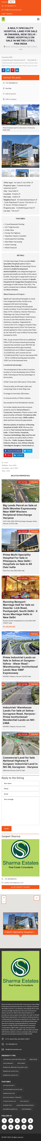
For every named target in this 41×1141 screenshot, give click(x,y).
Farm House (33, 1059)
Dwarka (15, 194)
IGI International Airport (26, 200)
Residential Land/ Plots (10, 1075)
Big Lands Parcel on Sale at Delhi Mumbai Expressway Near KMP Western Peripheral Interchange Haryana (20, 511)
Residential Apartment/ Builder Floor (15, 1067)
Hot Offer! (27, 182)
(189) (7, 57)
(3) (32, 60)
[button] (11, 1)
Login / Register (7, 13)
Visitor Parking (26, 1109)
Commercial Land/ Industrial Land (14, 1059)
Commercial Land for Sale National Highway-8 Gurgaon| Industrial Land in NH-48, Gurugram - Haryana (20, 762)
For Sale (17, 182)
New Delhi (12, 191)
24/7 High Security (9, 1085)
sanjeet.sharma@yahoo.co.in (14, 883)
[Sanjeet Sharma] (20, 857)
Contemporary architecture (12, 1089)
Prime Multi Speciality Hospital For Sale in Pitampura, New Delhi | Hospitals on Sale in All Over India (17, 561)
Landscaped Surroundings (25, 1105)
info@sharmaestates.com (13, 10)
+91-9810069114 (10, 6)
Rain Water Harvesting (10, 1109)
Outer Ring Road (10, 202)
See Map (8, 88)
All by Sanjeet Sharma (20, 887)
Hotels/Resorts (8, 1063)
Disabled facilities (9, 1093)
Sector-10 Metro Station (15, 205)
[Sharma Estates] (2, 19)
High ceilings (24, 1101)
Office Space (21, 1063)
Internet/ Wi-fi (7, 1105)
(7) (13, 60)
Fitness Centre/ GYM (9, 1101)
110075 (15, 197)
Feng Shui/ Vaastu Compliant (12, 1097)
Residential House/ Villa (10, 1071)
